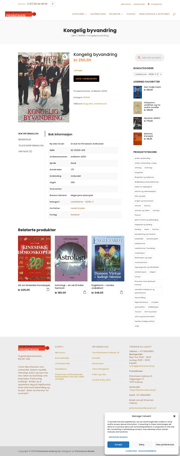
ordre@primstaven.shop (141, 366)
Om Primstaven (98, 14)
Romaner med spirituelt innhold (145, 283)
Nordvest (75, 214)
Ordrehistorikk (62, 363)
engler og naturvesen (144, 201)
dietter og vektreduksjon (145, 191)
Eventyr (147, 205)
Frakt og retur (99, 374)
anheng (138, 167)
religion (152, 272)
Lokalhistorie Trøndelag (145, 248)
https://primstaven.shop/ (142, 390)
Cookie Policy (131, 451)
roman (137, 277)
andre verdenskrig (142, 158)
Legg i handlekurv (86, 78)
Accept (118, 444)
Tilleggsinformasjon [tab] (30, 145)
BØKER (82, 35)
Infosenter (114, 14)
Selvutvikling (140, 297)
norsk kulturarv (141, 262)
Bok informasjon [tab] (28, 133)
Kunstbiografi (152, 239)
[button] (174, 416)
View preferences (165, 444)
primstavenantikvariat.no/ (142, 408)
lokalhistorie (100, 103)
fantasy (156, 210)
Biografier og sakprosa (144, 177)
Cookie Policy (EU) (101, 380)
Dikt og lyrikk (140, 196)
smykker (154, 302)
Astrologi (148, 167)
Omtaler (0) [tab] (25, 151)
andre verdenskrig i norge (146, 163)
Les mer (48, 289)
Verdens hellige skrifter (145, 321)
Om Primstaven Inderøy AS (105, 352)
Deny (141, 444)
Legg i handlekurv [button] (84, 292)
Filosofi (138, 215)
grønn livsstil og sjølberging (146, 220)
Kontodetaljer (62, 358)
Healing (138, 229)
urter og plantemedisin (145, 316)
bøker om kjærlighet (143, 187)
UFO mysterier (150, 312)
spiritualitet (140, 307)
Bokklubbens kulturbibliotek (146, 182)
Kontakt (131, 14)
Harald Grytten (78, 208)
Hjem (74, 35)
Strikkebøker (153, 307)
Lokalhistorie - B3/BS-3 (82, 201)
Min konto (126, 4)
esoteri (138, 205)
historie (155, 229)
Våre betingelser (100, 369)
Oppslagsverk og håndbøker (147, 267)
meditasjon (140, 253)
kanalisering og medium (145, 234)
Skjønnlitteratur (141, 302)
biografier (88, 103)
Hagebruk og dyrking (143, 224)
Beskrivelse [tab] (24, 139)
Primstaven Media (84, 451)
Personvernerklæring (147, 451)
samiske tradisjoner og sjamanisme (145, 291)
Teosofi (138, 312)
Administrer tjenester (118, 437)
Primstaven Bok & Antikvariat (154, 14)
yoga (137, 326)
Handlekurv (139, 4)
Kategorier (78, 14)
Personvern (98, 363)
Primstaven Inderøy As (48, 451)
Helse (146, 229)
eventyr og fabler (142, 210)
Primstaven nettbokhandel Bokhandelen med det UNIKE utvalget (69, 376)
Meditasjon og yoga (143, 257)
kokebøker (139, 239)
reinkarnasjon (140, 272)
